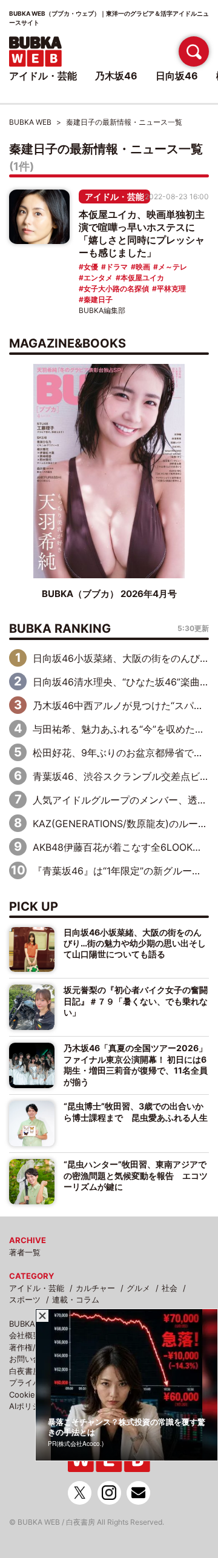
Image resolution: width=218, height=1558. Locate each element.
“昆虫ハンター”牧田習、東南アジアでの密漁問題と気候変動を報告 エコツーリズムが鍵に (136, 1175)
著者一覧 (25, 1252)
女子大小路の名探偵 (116, 288)
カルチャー (95, 1288)
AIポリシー (28, 1406)
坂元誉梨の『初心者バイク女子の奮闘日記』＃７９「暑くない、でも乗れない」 (136, 1001)
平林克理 (171, 288)
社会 (169, 1288)
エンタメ (98, 277)
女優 (91, 266)
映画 (143, 266)
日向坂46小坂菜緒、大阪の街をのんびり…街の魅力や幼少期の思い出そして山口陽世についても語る (135, 943)
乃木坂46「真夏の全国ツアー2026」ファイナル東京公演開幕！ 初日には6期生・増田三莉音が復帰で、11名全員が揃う (136, 1064)
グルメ (138, 1288)
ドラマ (117, 266)
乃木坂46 (116, 76)
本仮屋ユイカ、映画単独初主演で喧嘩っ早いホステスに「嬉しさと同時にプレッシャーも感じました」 (142, 233)
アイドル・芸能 (114, 196)
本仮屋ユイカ (142, 277)
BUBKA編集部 (102, 310)
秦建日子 (98, 299)
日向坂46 (177, 76)
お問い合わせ (32, 1359)
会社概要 (25, 1335)
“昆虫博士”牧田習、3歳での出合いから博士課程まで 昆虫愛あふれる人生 (136, 1111)
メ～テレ (172, 266)
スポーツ (25, 1299)
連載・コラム (75, 1299)
